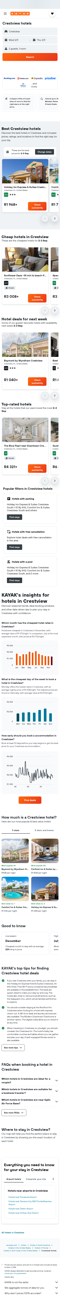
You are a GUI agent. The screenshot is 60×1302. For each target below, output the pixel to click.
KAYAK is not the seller (16, 1282)
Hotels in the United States (19, 1248)
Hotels (23, 1245)
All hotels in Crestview (13, 1232)
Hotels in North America (40, 1245)
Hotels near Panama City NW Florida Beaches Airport (29, 1203)
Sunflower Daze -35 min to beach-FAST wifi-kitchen (25, 275)
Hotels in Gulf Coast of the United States (21, 1250)
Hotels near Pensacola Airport (22, 1197)
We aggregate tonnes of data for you (24, 1287)
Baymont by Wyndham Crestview (23, 360)
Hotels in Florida (41, 1248)
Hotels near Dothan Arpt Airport (23, 1213)
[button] (5, 13)
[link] (14, 517)
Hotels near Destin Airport (20, 1208)
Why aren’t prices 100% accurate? (23, 1293)
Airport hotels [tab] (13, 1179)
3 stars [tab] (15, 830)
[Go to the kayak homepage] (20, 13)
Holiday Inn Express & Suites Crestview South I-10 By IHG (25, 187)
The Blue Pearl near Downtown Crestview (25, 445)
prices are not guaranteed (15, 1273)
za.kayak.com (11, 1245)
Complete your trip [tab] (36, 1179)
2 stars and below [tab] (44, 830)
